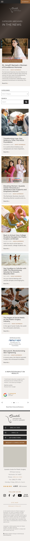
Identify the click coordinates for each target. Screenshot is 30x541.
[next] (27, 402)
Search (26, 102)
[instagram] (4, 496)
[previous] (3, 402)
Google (12, 394)
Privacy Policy (14, 506)
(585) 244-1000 (17, 477)
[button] (2, 1)
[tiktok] (14, 496)
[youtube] (20, 496)
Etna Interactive (7, 535)
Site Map (14, 502)
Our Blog (26, 495)
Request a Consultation (15, 442)
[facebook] (9, 496)
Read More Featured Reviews (14, 407)
